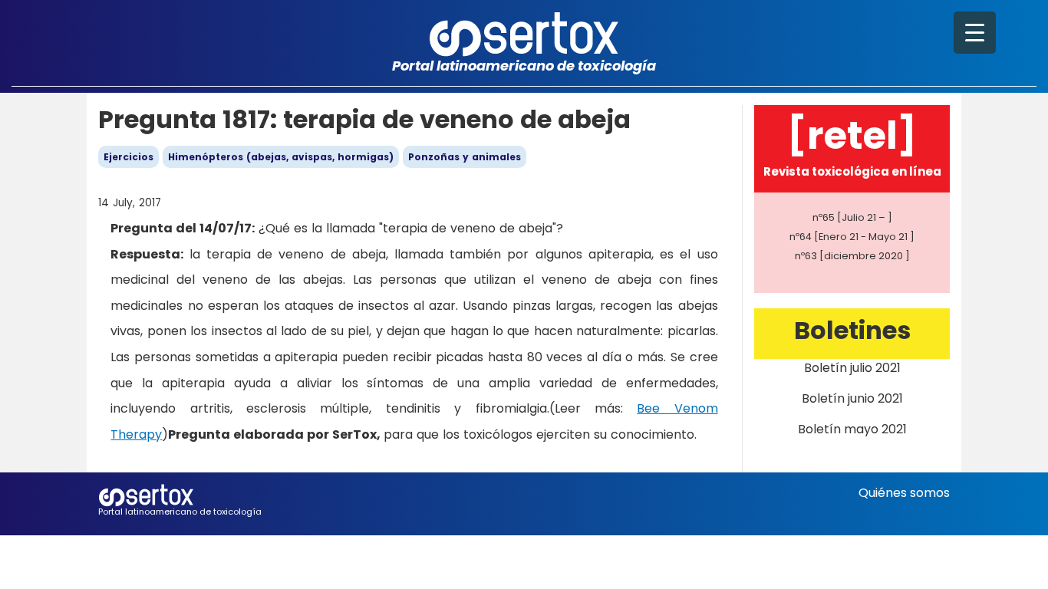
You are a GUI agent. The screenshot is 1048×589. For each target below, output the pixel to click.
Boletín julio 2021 (852, 368)
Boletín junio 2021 (852, 398)
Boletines (852, 330)
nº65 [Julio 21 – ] (852, 217)
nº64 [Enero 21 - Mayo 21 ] (852, 236)
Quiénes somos (904, 493)
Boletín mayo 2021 (852, 429)
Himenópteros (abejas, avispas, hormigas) (281, 156)
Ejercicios (128, 156)
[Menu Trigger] (975, 33)
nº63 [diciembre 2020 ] (852, 255)
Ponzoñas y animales (464, 156)
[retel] (852, 135)
